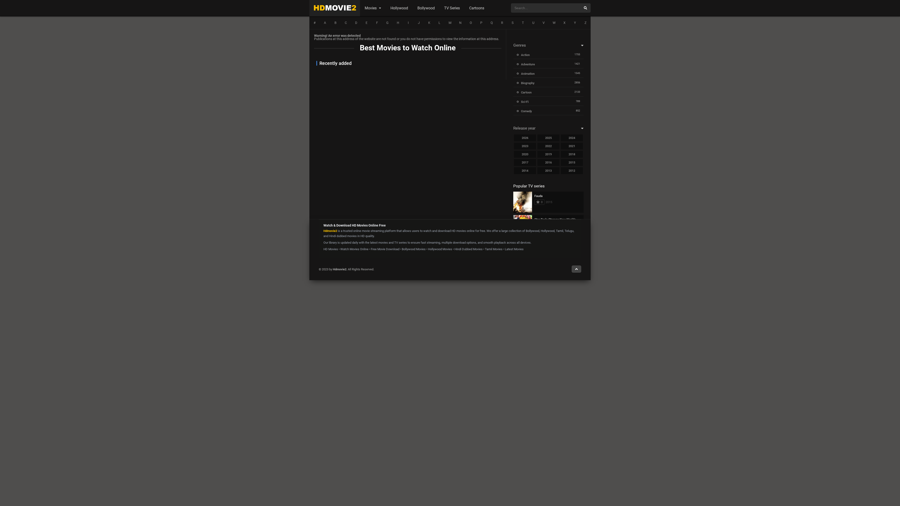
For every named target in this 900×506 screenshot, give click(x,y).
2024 (572, 138)
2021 (572, 146)
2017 (525, 162)
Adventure (528, 64)
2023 (525, 146)
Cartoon (526, 92)
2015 (572, 162)
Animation (528, 73)
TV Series (452, 8)
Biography (527, 83)
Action (525, 55)
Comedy (526, 111)
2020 (525, 154)
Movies (371, 8)
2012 (572, 170)
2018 (572, 154)
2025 (548, 138)
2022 (548, 146)
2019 (548, 154)
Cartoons (476, 8)
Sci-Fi (525, 102)
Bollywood (426, 8)
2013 (548, 170)
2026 (525, 138)
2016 (548, 162)
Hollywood (399, 8)
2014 (525, 170)
